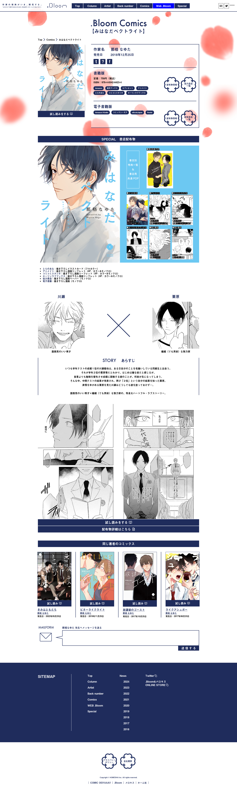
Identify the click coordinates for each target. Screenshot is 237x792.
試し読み (53, 603)
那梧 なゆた (121, 49)
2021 (126, 699)
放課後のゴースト (134, 609)
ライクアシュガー (177, 609)
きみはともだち (47, 609)
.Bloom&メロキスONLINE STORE (155, 683)
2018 (126, 717)
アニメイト (142, 88)
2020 (126, 705)
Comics (50, 39)
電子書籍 (47, 281)
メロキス (129, 782)
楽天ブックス (112, 88)
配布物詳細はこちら (117, 529)
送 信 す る (188, 648)
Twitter (149, 676)
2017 (126, 723)
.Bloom (118, 782)
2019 (126, 711)
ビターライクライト (92, 609)
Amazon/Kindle (101, 112)
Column (92, 681)
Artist (91, 687)
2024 (126, 681)
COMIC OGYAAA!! (100, 782)
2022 (126, 693)
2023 (126, 687)
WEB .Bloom (95, 705)
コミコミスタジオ (116, 92)
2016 (126, 729)
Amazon (98, 88)
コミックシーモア (120, 112)
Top (40, 39)
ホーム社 (142, 782)
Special (92, 711)
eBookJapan (137, 112)
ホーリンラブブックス (137, 92)
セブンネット (127, 88)
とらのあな (99, 92)
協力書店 (47, 278)
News (123, 676)
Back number (96, 693)
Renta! (149, 112)
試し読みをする (60, 114)
